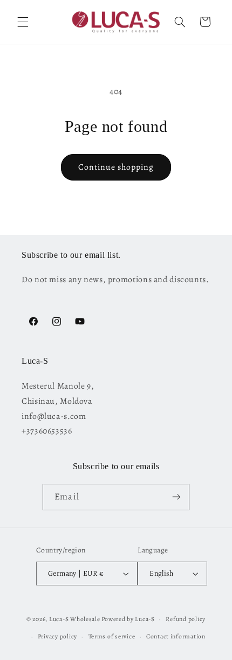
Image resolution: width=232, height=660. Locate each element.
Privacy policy (57, 636)
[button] (22, 21)
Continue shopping (116, 166)
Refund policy (186, 619)
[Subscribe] (175, 497)
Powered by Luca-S (128, 619)
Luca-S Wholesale (74, 619)
